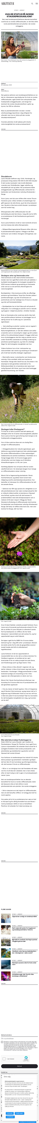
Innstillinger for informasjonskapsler (27, 1121)
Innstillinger (10, 1116)
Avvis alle (9, 1113)
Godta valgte (19, 1113)
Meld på (19, 1066)
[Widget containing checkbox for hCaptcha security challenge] (15, 1058)
